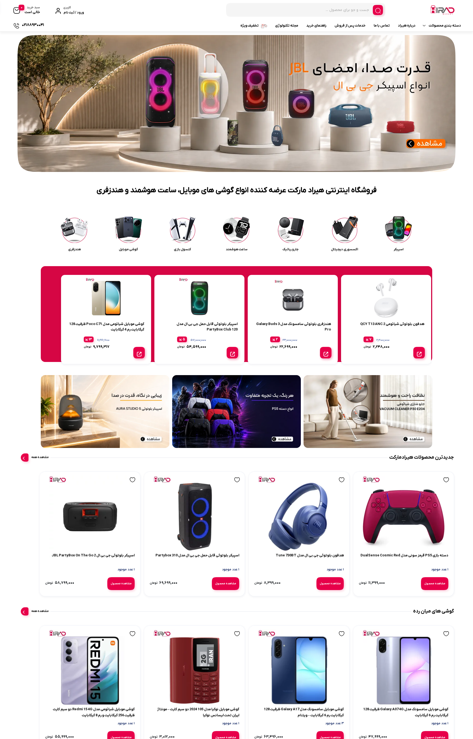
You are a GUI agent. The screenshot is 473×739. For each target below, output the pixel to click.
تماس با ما (382, 25)
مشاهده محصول (421, 588)
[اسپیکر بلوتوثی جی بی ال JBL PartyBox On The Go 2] (202, 521)
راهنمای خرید (316, 25)
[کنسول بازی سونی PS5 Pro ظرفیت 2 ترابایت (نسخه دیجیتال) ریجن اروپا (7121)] (133, 521)
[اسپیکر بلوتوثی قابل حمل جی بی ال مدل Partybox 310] (270, 521)
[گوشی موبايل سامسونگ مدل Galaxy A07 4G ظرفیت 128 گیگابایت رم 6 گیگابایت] (407, 684)
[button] (244, 167)
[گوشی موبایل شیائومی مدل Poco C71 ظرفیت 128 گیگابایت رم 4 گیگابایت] (133, 684)
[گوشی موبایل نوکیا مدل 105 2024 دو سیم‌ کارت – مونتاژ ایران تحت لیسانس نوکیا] (65, 521)
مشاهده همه (40, 457)
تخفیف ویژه (249, 25)
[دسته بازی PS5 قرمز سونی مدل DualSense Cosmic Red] (407, 521)
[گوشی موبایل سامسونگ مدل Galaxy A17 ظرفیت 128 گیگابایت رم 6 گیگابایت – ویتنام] (339, 684)
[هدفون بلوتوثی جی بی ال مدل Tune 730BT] (339, 521)
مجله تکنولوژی (286, 25)
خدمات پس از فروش (349, 25)
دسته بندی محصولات (445, 25)
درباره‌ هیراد (407, 25)
